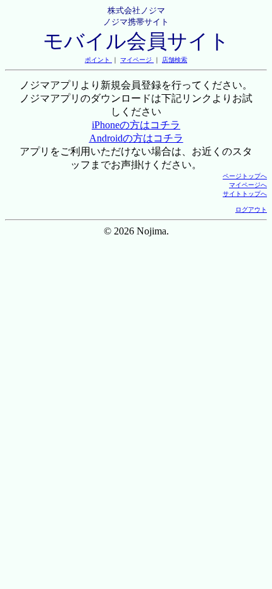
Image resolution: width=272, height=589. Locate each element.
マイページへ (248, 184)
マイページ (137, 59)
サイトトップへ (245, 193)
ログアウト (251, 209)
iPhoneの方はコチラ (136, 124)
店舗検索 (174, 59)
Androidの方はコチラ (136, 138)
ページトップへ (245, 176)
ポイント (98, 59)
